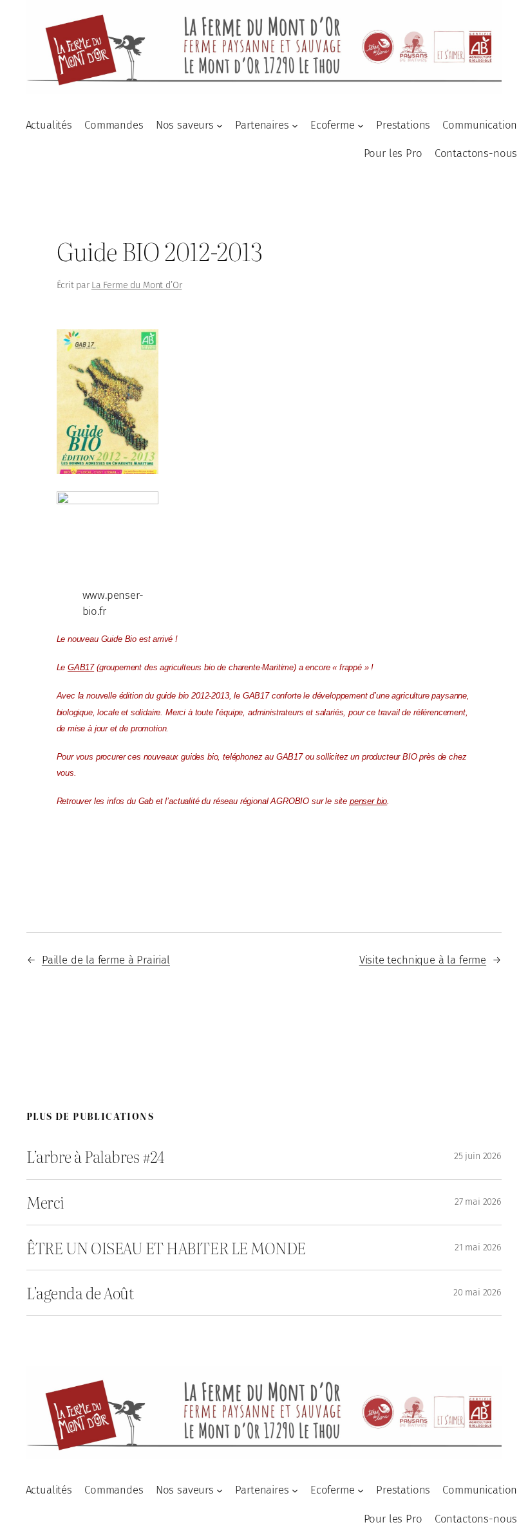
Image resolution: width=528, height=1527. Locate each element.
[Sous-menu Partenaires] (295, 125)
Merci (45, 1202)
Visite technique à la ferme (422, 959)
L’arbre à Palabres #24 (95, 1156)
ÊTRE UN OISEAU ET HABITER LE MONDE (166, 1247)
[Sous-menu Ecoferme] (360, 125)
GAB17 (81, 667)
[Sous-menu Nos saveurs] (219, 125)
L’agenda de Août (79, 1293)
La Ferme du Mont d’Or (136, 285)
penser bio (368, 801)
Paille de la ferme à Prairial (106, 959)
